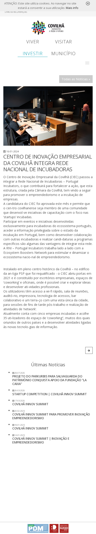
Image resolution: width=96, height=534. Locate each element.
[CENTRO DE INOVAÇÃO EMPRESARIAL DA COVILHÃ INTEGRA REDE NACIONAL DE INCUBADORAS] (48, 116)
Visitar (63, 42)
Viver (32, 42)
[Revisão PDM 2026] (37, 528)
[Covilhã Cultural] (64, 528)
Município (63, 53)
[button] (87, 63)
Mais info (72, 8)
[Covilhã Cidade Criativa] (54, 528)
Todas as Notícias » (76, 79)
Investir (33, 53)
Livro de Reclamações (16, 11)
